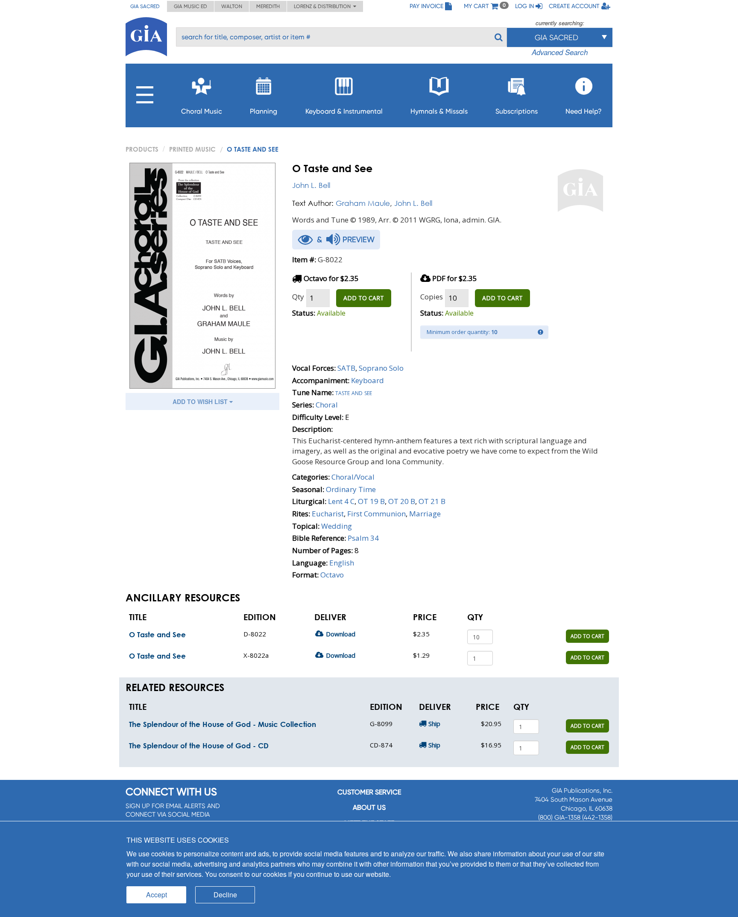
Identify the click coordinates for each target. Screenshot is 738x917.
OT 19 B (371, 501)
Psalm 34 (363, 538)
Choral (327, 405)
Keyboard (367, 380)
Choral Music (201, 111)
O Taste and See (157, 634)
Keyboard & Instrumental (344, 111)
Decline (225, 894)
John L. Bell (311, 185)
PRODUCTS (142, 149)
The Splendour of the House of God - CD (199, 745)
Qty (298, 297)
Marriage (425, 514)
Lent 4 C (341, 501)
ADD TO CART (363, 298)
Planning (263, 111)
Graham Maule (363, 203)
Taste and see (353, 392)
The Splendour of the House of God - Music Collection (222, 724)
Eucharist (328, 514)
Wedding (336, 526)
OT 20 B (401, 501)
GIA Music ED (190, 6)
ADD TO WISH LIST (201, 401)
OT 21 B (432, 501)
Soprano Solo (381, 368)
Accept (156, 894)
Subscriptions (516, 111)
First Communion (376, 514)
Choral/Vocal (353, 477)
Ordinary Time (351, 489)
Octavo (332, 575)
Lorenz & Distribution (323, 6)
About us (369, 807)
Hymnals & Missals (439, 111)
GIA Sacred (145, 6)
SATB (346, 368)
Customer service (369, 792)
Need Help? (583, 111)
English (341, 563)
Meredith (268, 6)
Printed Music (192, 149)
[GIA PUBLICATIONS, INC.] (146, 35)
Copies (431, 297)
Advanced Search (560, 52)
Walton (231, 6)
